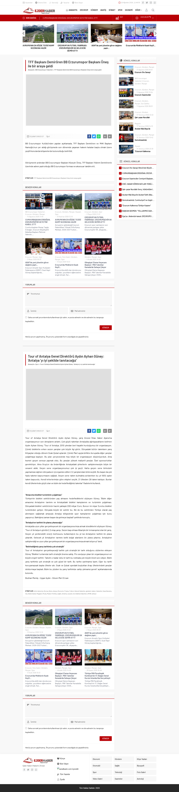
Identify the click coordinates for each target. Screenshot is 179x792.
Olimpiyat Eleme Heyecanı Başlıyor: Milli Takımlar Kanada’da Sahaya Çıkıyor (96, 264)
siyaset (69, 594)
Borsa (46, 591)
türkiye (94, 594)
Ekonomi (61, 591)
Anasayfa (31, 70)
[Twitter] (146, 2)
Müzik (49, 594)
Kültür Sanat (32, 594)
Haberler (99, 591)
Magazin (39, 594)
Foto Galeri (66, 257)
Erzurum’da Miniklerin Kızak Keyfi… (140, 45)
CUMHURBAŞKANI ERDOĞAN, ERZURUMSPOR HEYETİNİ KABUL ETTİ (37, 222)
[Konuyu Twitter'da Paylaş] (94, 136)
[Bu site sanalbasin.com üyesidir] (72, 769)
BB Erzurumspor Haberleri (44, 70)
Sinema (64, 594)
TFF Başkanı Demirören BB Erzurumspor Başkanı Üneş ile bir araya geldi (57, 178)
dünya (55, 591)
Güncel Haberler (80, 591)
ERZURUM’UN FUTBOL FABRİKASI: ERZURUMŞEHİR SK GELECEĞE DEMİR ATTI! (72, 48)
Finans (66, 591)
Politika (54, 594)
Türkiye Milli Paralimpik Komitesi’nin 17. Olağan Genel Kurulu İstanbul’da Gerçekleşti (97, 675)
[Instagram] (150, 2)
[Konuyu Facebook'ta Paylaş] (89, 136)
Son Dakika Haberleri (80, 594)
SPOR (89, 594)
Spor (57, 214)
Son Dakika (145, 104)
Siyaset (78, 212)
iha (26, 594)
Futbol (71, 591)
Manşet (42, 214)
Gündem (35, 214)
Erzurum (28, 214)
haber (94, 591)
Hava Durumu (107, 591)
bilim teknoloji (38, 591)
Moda (44, 594)
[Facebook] (143, 2)
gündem (88, 591)
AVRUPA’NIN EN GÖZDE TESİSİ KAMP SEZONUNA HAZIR (38, 46)
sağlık (59, 594)
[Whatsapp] (154, 2)
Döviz (50, 591)
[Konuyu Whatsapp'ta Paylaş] (99, 136)
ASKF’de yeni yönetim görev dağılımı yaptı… (106, 46)
